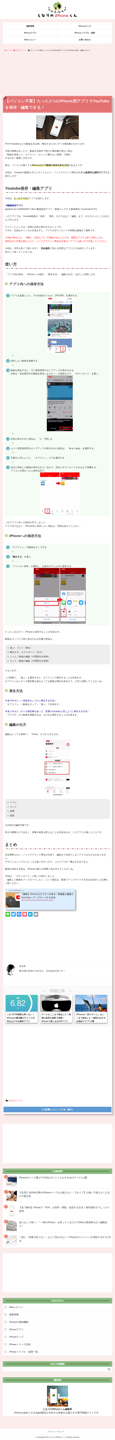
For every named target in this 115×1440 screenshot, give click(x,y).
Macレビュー (30, 39)
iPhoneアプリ (30, 33)
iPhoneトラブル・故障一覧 (23, 1351)
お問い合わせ (85, 39)
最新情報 (30, 26)
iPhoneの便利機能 (18, 1322)
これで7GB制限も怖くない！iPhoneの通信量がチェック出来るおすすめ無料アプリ (21, 1017)
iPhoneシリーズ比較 (20, 1344)
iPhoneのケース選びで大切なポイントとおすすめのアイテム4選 (53, 1177)
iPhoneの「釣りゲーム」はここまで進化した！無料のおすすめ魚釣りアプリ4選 (91, 1017)
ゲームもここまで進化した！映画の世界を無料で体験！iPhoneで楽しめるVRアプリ (56, 1017)
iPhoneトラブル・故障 (84, 33)
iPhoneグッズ (84, 26)
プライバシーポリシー (56, 1432)
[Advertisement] (57, 73)
